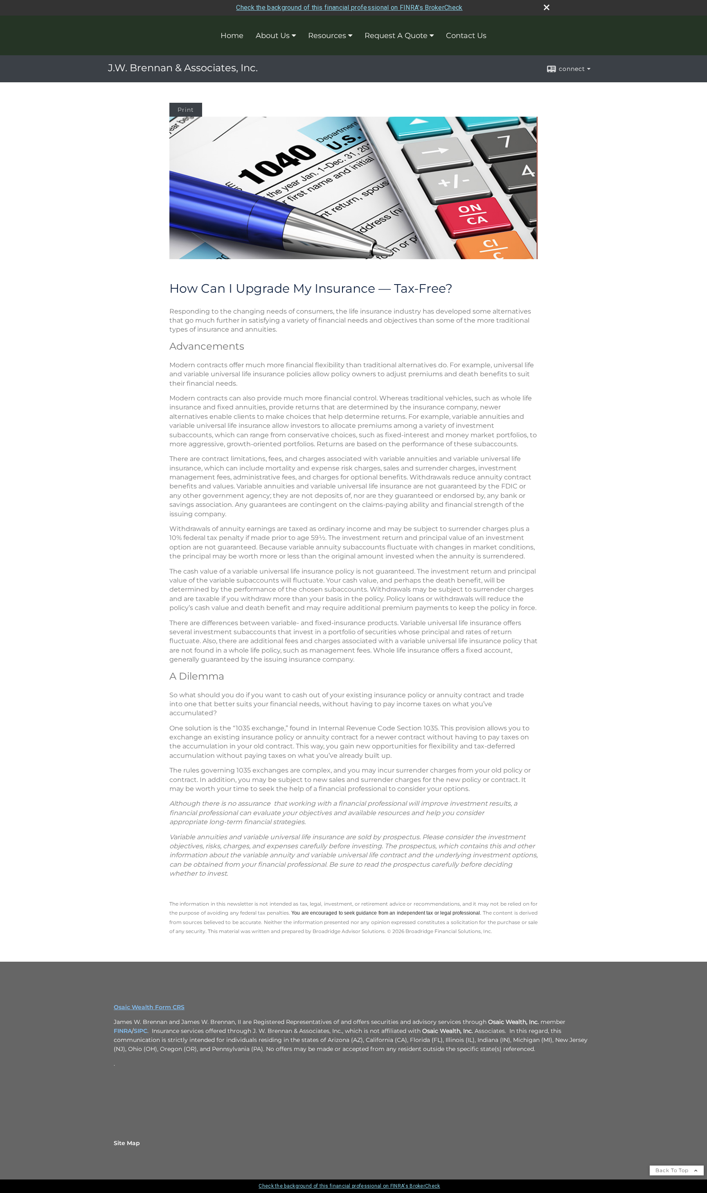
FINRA (123, 1031)
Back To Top (672, 1170)
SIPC (140, 1031)
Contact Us (466, 35)
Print (186, 109)
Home (232, 35)
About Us (273, 35)
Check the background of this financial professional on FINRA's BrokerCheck (349, 7)
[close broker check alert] (546, 7)
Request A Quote (396, 35)
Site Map (127, 1143)
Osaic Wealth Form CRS (149, 1007)
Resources (327, 35)
